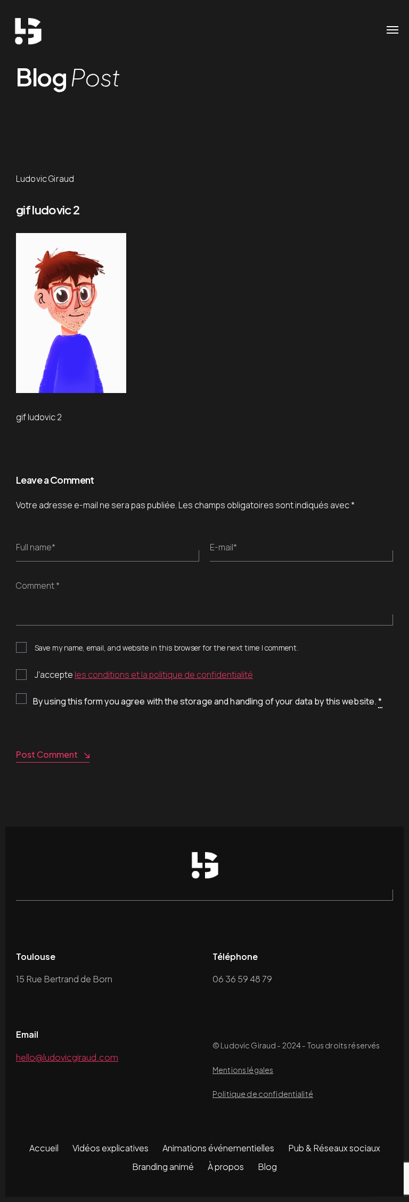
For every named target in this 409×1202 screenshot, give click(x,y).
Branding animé (163, 1166)
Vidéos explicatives (110, 1147)
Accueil (44, 1147)
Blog (267, 1166)
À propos (226, 1166)
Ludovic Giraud (45, 179)
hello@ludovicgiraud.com (67, 1057)
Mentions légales (242, 1070)
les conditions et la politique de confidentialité (164, 674)
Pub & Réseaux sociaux (334, 1147)
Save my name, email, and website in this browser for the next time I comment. (167, 648)
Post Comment (47, 754)
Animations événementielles (218, 1147)
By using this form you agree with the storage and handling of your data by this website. (207, 701)
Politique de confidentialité (262, 1094)
